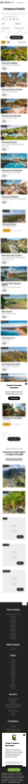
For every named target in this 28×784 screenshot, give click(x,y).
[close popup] (24, 735)
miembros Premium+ (10, 392)
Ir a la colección (14, 398)
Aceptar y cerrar (14, 769)
